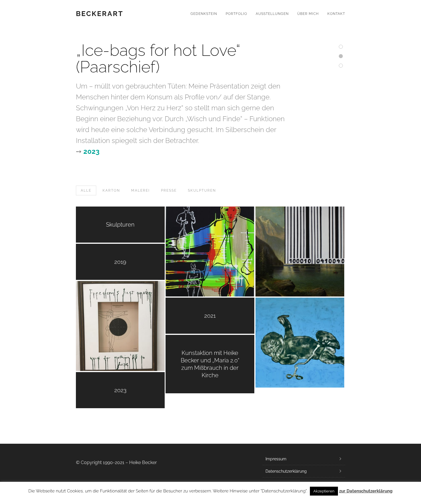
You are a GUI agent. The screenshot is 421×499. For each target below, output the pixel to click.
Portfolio (236, 14)
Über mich (308, 14)
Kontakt (336, 14)
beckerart (99, 14)
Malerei (140, 190)
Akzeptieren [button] (324, 491)
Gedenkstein (203, 14)
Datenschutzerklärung (286, 471)
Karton (111, 190)
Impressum (275, 459)
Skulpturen (202, 190)
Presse (169, 190)
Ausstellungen (272, 14)
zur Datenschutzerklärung (366, 491)
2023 (91, 151)
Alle (86, 190)
